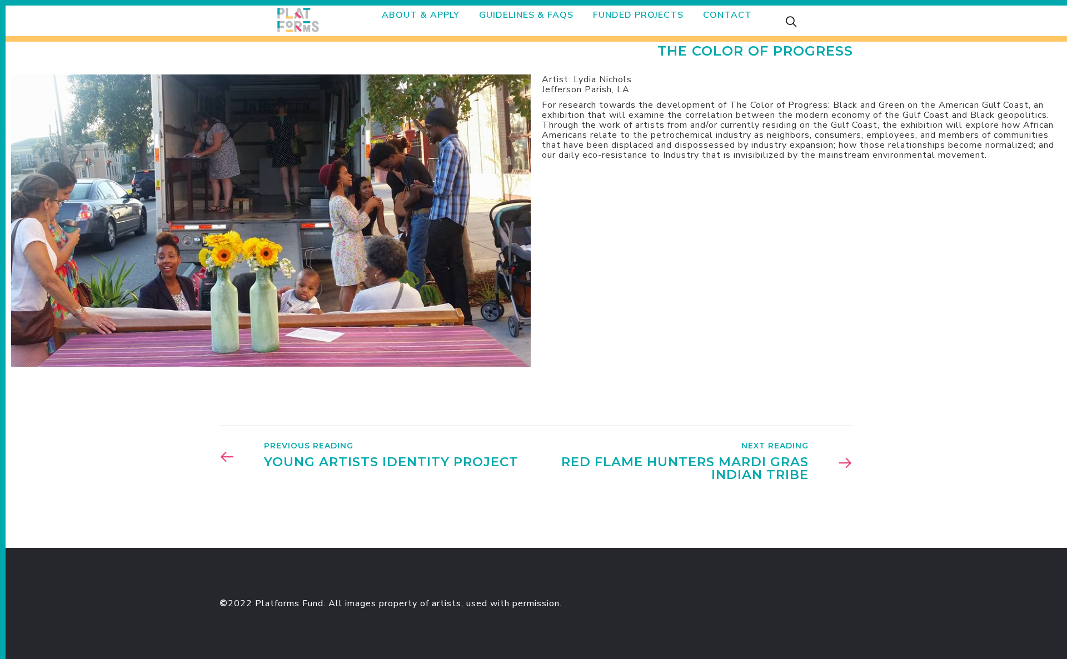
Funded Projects (638, 15)
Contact (727, 15)
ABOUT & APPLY (421, 15)
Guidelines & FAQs (526, 15)
